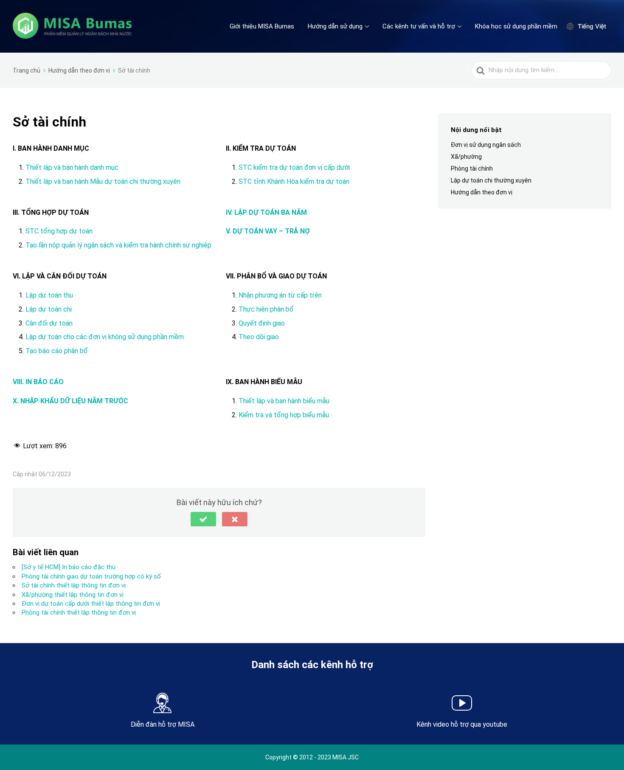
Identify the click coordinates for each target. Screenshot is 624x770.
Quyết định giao (262, 323)
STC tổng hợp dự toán (59, 231)
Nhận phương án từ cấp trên (280, 295)
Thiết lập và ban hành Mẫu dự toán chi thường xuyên (102, 181)
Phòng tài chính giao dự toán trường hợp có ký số (91, 576)
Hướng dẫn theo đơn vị (481, 192)
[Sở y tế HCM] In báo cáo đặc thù (68, 567)
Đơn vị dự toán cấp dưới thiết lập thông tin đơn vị (91, 603)
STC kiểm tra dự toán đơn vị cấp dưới (295, 167)
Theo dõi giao (259, 337)
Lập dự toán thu (49, 295)
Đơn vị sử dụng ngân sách (486, 144)
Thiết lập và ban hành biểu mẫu (284, 401)
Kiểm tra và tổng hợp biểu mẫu (284, 415)
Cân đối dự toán (49, 323)
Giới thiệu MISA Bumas (262, 26)
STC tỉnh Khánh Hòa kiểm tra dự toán (294, 181)
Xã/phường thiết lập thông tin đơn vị (73, 595)
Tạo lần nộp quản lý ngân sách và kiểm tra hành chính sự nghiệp (118, 245)
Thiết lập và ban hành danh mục (72, 167)
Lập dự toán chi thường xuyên (491, 180)
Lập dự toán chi (48, 309)
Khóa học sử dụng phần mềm (516, 26)
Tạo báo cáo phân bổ (56, 351)
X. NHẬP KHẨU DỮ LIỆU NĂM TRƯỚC (70, 401)
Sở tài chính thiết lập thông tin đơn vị (74, 585)
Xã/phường (466, 156)
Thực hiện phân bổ (266, 309)
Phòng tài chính (472, 168)
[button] (203, 519)
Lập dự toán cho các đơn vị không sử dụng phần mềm (104, 337)
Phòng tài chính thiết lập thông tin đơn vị (79, 612)
